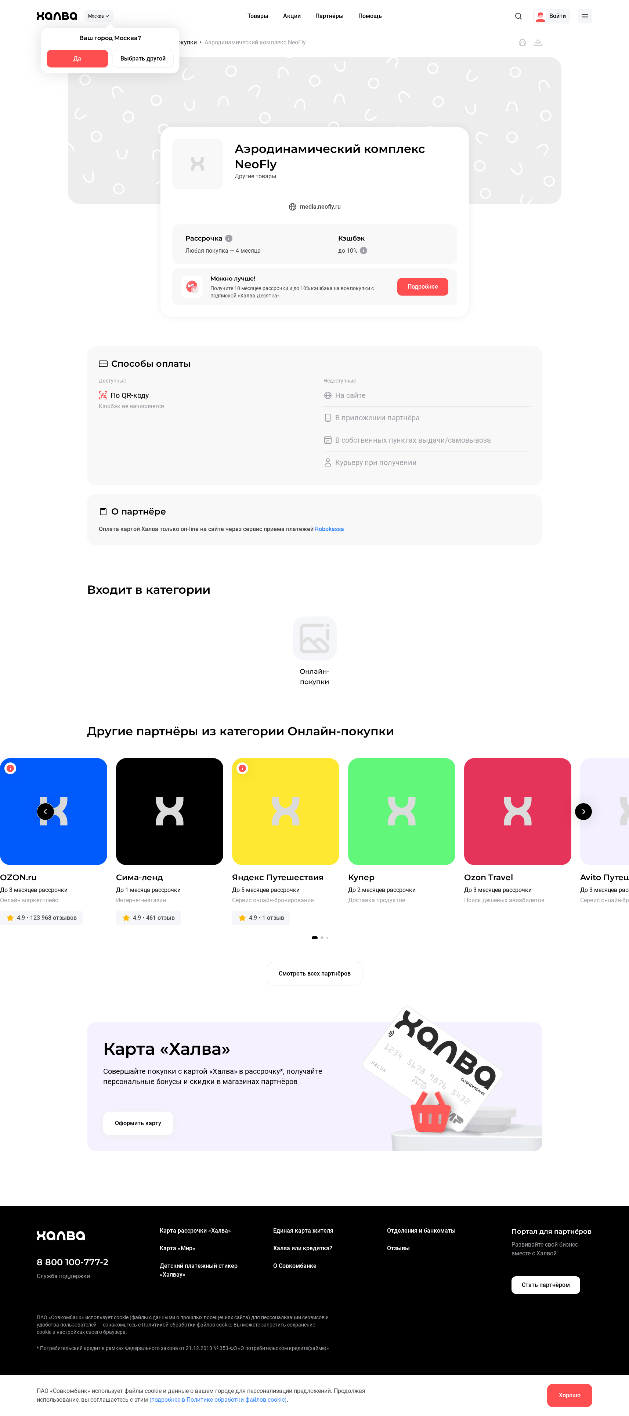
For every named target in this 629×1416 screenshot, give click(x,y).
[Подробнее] (228, 238)
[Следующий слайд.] (583, 811)
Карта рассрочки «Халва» (195, 1230)
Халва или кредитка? (302, 1248)
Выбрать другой (143, 58)
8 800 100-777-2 (72, 1262)
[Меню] (585, 16)
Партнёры (329, 15)
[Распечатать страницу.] (522, 42)
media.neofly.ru (320, 206)
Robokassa (329, 529)
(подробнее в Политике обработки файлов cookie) (218, 1399)
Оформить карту (138, 1123)
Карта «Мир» (177, 1248)
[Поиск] (518, 16)
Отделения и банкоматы (421, 1230)
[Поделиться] (538, 42)
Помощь (370, 15)
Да (77, 58)
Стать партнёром (546, 1284)
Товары (257, 15)
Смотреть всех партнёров (315, 973)
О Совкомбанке (295, 1265)
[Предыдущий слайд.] (45, 811)
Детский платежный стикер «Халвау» (199, 1270)
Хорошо (570, 1395)
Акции (292, 15)
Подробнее (423, 286)
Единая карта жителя (303, 1230)
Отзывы (398, 1248)
